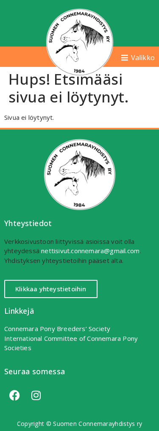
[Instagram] (36, 395)
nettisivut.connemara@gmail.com (90, 250)
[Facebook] (14, 395)
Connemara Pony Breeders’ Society (57, 328)
